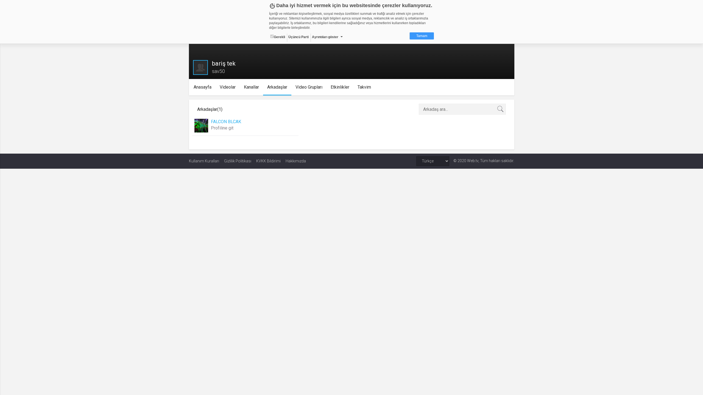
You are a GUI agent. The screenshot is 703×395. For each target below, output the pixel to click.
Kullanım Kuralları (204, 161)
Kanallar (251, 87)
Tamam (421, 36)
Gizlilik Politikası (237, 161)
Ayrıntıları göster (325, 37)
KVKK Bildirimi (268, 161)
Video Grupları (308, 87)
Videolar (228, 87)
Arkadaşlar (277, 87)
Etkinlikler (340, 87)
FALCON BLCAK (226, 121)
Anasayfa (202, 87)
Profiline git (222, 128)
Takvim (364, 87)
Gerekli (279, 37)
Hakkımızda (296, 161)
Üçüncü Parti (298, 37)
